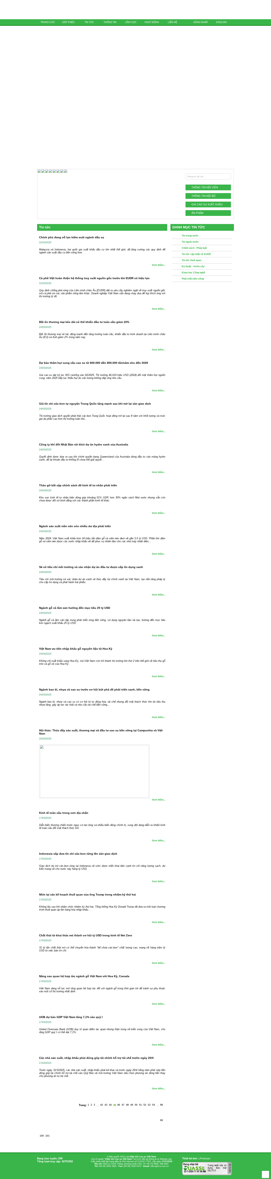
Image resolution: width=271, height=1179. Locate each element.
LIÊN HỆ (172, 22)
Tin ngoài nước (190, 242)
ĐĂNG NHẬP (201, 22)
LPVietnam (204, 1158)
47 (123, 1105)
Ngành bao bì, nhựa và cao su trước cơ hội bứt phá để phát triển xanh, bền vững (94, 689)
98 (161, 1105)
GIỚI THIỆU (68, 22)
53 (149, 1105)
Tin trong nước (190, 236)
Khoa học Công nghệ (193, 272)
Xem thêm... (158, 265)
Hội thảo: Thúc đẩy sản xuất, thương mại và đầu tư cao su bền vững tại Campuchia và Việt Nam (101, 732)
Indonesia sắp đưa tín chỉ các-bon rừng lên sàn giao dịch (78, 853)
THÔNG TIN (110, 22)
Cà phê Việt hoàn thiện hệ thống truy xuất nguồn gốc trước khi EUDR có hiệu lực (94, 278)
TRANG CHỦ (47, 22)
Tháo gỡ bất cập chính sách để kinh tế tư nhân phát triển (78, 485)
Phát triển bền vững (193, 279)
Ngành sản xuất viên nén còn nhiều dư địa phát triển (75, 526)
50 (136, 1105)
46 (118, 1105)
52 (144, 1105)
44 (110, 1105)
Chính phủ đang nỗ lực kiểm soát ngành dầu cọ (71, 237)
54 (153, 1105)
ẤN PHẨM (197, 213)
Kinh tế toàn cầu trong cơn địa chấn (63, 812)
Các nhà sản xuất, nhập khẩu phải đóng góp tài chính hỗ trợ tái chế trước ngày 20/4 (96, 1057)
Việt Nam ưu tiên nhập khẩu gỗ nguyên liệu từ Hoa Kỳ (75, 648)
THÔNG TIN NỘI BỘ (203, 195)
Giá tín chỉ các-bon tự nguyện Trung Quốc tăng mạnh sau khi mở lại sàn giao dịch (95, 403)
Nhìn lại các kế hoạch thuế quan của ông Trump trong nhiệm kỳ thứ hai (87, 894)
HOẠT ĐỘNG (152, 22)
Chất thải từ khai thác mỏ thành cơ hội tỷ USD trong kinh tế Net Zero (85, 935)
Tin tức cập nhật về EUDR (196, 254)
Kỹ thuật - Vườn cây (193, 266)
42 (101, 1105)
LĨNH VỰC (131, 22)
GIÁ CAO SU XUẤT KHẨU (206, 204)
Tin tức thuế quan (191, 260)
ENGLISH (221, 22)
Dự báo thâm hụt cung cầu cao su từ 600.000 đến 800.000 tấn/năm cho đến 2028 (93, 362)
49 (131, 1105)
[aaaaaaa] (65, 172)
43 (106, 1105)
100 (42, 1136)
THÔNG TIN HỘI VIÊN (204, 187)
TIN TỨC (89, 22)
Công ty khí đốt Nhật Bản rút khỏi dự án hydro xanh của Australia (83, 444)
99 (161, 1120)
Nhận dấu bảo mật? (198, 1172)
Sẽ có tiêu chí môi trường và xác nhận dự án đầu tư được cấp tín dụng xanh (91, 567)
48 (127, 1105)
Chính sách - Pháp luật (194, 248)
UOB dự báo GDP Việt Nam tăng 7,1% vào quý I (71, 1017)
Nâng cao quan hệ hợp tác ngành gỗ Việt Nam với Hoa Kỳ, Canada (84, 976)
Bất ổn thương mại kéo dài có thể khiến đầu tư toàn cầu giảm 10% (84, 322)
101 (47, 1136)
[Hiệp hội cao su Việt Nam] (65, 9)
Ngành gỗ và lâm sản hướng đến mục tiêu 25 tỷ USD (74, 607)
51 (140, 1105)
